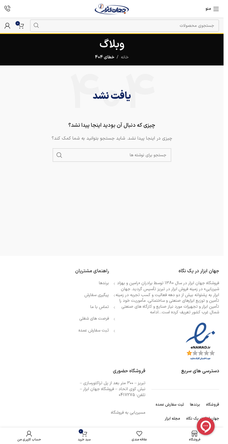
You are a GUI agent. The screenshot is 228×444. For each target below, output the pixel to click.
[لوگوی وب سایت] (112, 9)
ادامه (154, 312)
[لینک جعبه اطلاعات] (7, 9)
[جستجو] (36, 25)
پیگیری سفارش (96, 295)
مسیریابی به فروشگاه (128, 412)
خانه (125, 57)
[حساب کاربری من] (7, 26)
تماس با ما (99, 307)
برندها (104, 283)
